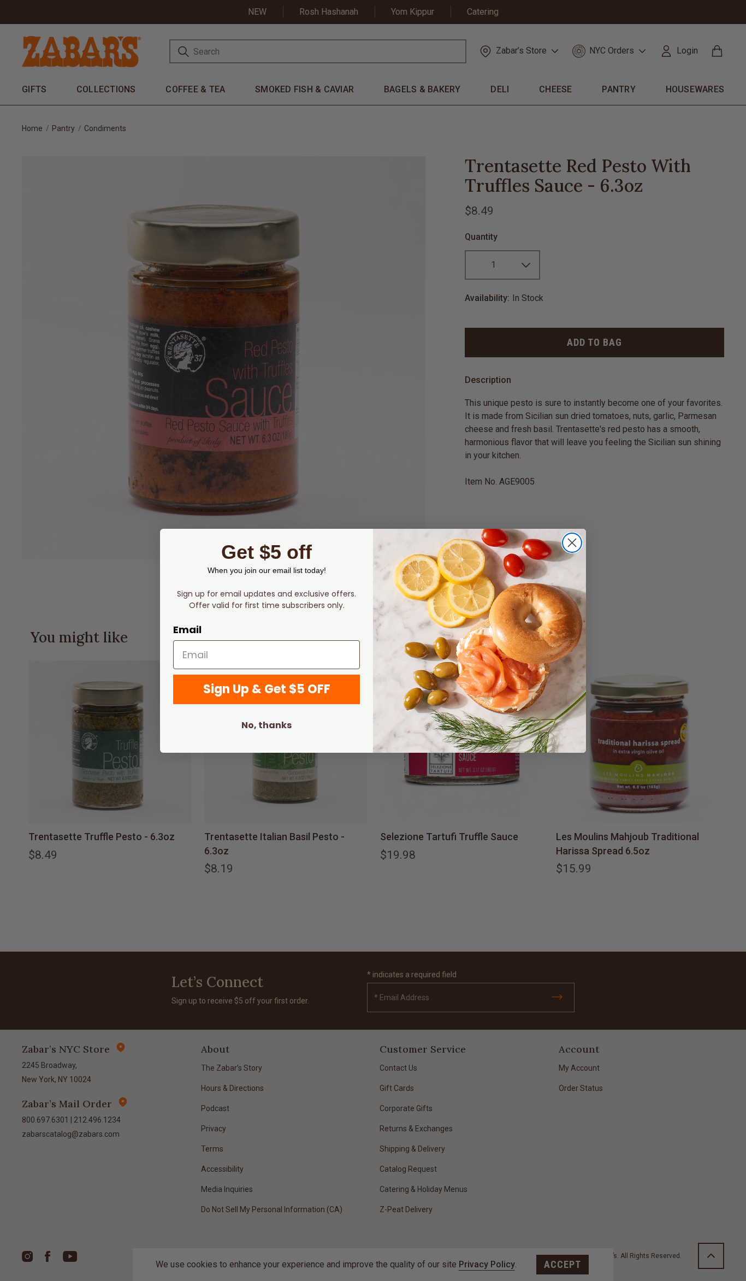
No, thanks (266, 725)
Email (187, 629)
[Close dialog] (572, 542)
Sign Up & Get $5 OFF (266, 689)
